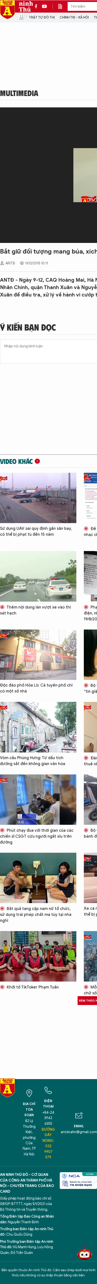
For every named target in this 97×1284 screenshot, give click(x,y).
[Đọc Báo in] (63, 6)
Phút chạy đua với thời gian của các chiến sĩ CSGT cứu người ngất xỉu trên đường (36, 836)
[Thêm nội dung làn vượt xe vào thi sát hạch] (38, 576)
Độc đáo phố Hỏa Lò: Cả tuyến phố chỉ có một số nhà (36, 688)
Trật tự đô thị (42, 17)
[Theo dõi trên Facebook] (37, 6)
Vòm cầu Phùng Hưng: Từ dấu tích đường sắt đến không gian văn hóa (32, 760)
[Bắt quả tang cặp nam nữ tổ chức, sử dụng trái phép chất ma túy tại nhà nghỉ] (38, 878)
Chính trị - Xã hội (74, 17)
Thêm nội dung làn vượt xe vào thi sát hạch (35, 610)
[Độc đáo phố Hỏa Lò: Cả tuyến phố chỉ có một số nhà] (38, 655)
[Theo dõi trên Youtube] (45, 6)
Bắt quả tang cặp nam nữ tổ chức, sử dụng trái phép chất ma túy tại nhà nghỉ (35, 914)
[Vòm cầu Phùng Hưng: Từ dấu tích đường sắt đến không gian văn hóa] (38, 727)
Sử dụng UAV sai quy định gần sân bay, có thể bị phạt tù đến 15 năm (36, 531)
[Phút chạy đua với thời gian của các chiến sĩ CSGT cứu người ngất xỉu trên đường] (38, 799)
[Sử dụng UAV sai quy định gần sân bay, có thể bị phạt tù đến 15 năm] (38, 498)
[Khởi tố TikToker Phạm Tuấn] (38, 956)
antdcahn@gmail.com (79, 1132)
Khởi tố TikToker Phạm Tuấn (32, 987)
